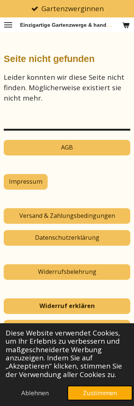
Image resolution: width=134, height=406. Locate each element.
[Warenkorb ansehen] (126, 24)
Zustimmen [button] (100, 393)
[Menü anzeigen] (8, 24)
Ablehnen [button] (35, 393)
